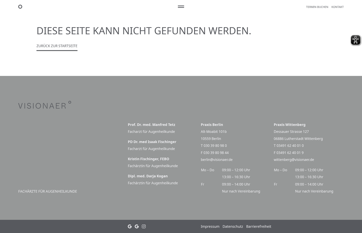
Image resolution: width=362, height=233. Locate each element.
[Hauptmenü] (181, 6)
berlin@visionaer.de (217, 159)
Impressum (210, 226)
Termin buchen (317, 7)
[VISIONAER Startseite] (96, 7)
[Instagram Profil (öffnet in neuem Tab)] (144, 226)
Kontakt (337, 7)
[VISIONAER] (53, 105)
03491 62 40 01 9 (290, 152)
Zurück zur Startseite (56, 45)
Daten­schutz (233, 226)
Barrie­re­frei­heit (258, 226)
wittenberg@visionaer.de (294, 159)
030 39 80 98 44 (216, 152)
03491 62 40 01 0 (290, 145)
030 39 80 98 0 (215, 145)
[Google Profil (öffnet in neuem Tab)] (130, 226)
